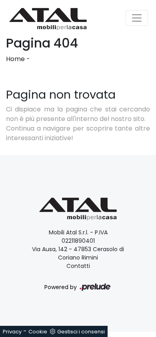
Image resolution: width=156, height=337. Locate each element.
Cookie (37, 331)
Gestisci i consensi (81, 331)
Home (15, 58)
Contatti (78, 266)
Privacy (12, 331)
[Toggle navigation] (137, 18)
